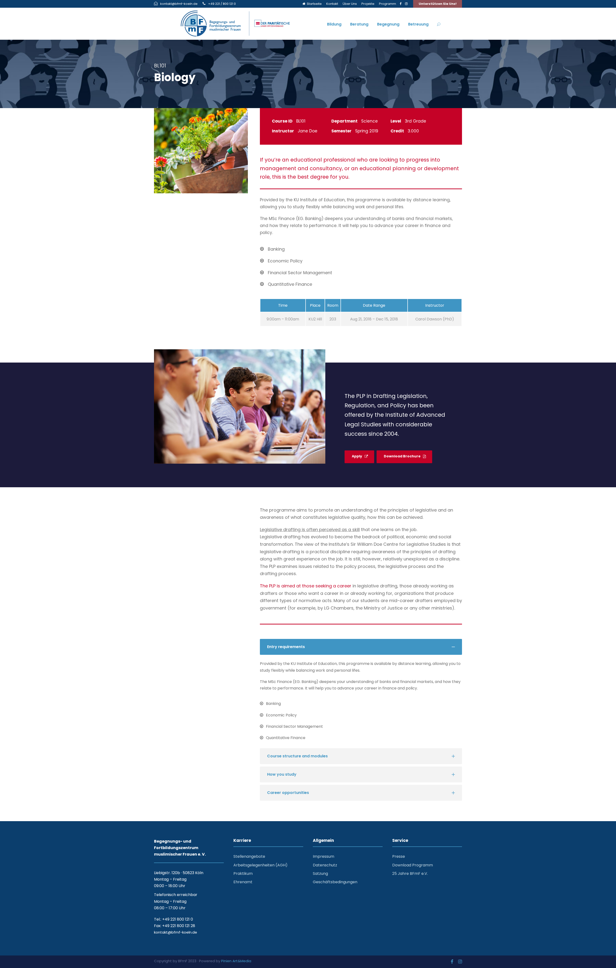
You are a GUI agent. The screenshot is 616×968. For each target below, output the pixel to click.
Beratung (359, 24)
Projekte (367, 3)
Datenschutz (325, 865)
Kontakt (332, 3)
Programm (387, 3)
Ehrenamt (242, 882)
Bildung (334, 24)
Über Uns (350, 3)
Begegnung (388, 24)
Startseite (313, 3)
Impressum (323, 856)
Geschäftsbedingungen (335, 882)
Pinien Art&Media (236, 960)
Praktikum (243, 873)
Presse (398, 856)
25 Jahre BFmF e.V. (410, 873)
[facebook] (400, 3)
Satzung (320, 873)
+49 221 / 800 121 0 (222, 3)
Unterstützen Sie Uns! (437, 3)
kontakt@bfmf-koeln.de (179, 3)
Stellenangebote (249, 856)
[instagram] (406, 3)
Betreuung (418, 24)
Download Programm (412, 865)
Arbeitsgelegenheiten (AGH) (260, 865)
